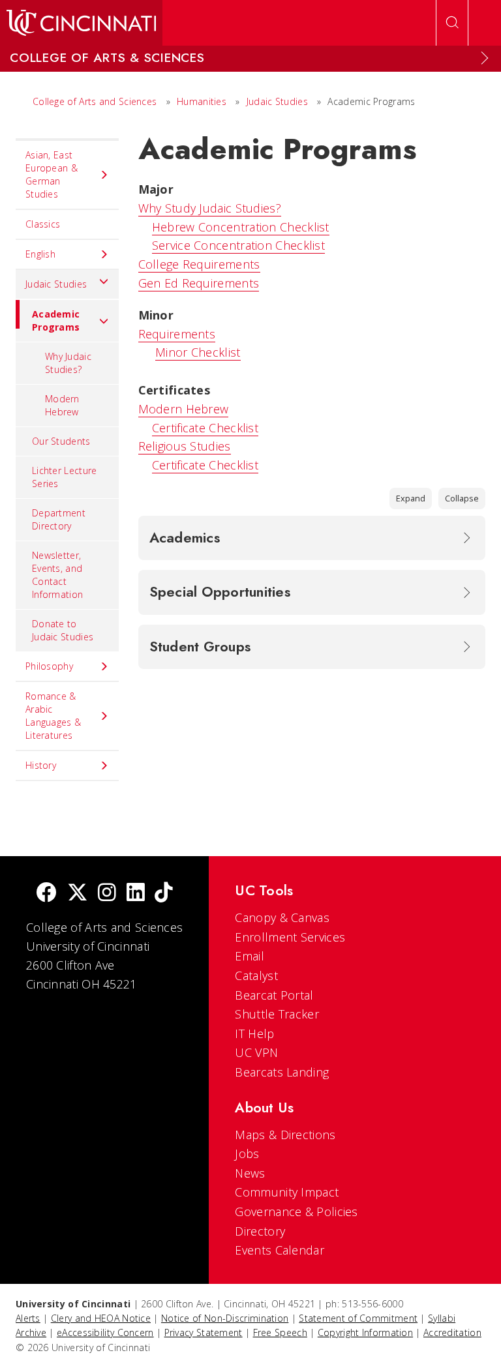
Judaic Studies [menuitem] (56, 284)
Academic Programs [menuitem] (56, 320)
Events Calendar (279, 1250)
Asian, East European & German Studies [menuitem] (51, 174)
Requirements (177, 334)
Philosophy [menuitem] (49, 666)
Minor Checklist (198, 352)
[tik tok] (164, 893)
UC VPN (256, 1052)
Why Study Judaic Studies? (210, 208)
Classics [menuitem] (42, 224)
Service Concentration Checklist (238, 245)
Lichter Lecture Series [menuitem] (64, 477)
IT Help (254, 1033)
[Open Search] (452, 23)
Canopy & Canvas (282, 917)
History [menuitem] (40, 765)
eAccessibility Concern (105, 1332)
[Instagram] (107, 893)
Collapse (462, 498)
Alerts (28, 1318)
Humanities (201, 101)
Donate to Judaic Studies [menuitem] (62, 630)
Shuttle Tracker (277, 1014)
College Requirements (199, 264)
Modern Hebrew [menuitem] (62, 405)
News (250, 1173)
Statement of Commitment (358, 1318)
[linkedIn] (136, 893)
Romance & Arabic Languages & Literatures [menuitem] (53, 715)
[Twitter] (77, 893)
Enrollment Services (290, 937)
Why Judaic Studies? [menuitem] (68, 363)
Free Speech (280, 1332)
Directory (260, 1231)
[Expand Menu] (484, 58)
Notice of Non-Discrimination (224, 1318)
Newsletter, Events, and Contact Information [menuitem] (57, 575)
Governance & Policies (296, 1211)
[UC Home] (81, 23)
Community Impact (287, 1192)
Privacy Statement (203, 1332)
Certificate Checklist (205, 428)
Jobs (247, 1153)
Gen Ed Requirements (199, 283)
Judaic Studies (277, 101)
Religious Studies (184, 446)
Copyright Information (365, 1332)
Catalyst (256, 975)
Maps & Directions (285, 1134)
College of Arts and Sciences (95, 101)
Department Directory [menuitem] (58, 519)
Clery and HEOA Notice (101, 1318)
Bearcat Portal (274, 995)
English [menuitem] (40, 254)
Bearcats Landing (282, 1072)
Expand (410, 498)
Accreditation (452, 1332)
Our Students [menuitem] (61, 441)
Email (249, 956)
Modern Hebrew (183, 409)
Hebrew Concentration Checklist (240, 227)
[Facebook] (46, 893)
